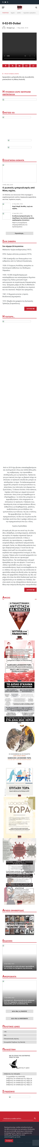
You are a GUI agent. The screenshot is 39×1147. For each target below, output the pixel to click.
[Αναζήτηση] (36, 7)
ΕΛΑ (5, 1035)
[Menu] (3, 7)
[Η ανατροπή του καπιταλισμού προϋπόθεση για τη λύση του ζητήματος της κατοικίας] (19, 958)
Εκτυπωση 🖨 (30, 309)
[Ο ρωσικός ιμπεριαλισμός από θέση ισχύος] (19, 173)
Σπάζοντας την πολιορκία (12, 1074)
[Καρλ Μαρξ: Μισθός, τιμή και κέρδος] (6, 206)
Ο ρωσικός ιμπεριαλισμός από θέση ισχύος (18, 189)
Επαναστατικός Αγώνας (11, 1039)
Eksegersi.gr (11, 28)
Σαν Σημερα (9, 241)
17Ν (5, 1032)
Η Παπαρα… (8, 316)
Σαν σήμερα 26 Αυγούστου (12, 246)
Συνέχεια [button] (9, 1141)
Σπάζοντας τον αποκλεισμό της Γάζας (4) (19, 1078)
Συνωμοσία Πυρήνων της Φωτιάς (14, 1042)
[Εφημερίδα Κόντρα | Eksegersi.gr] (19, 7)
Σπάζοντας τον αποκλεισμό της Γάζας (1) (19, 1085)
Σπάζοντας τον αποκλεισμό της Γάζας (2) (19, 1082)
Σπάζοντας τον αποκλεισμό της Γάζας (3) (19, 1080)
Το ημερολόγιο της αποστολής (15, 1076)
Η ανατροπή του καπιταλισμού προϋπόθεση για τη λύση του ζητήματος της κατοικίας (19, 967)
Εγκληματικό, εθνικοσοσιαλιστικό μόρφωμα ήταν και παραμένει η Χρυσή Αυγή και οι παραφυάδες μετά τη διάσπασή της (19, 1002)
